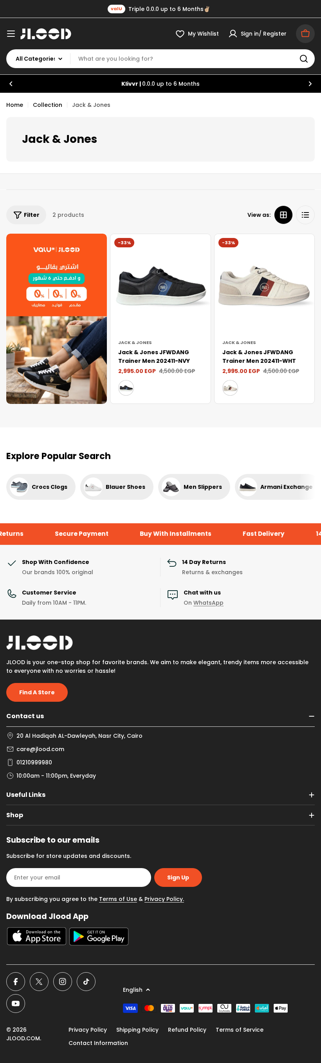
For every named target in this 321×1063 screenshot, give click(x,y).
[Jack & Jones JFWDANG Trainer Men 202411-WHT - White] (230, 388)
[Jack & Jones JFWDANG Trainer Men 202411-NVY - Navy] (126, 388)
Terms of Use (118, 899)
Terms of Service (239, 1030)
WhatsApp (208, 603)
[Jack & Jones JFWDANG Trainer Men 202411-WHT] (264, 284)
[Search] (303, 58)
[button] (11, 83)
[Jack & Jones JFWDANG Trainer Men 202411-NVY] (160, 284)
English (132, 990)
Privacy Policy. (164, 899)
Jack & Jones (135, 342)
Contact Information (98, 1043)
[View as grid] (283, 214)
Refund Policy (187, 1030)
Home (14, 105)
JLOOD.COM (23, 1038)
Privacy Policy (88, 1030)
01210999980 (34, 762)
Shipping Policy (137, 1030)
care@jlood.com (40, 749)
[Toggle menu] (11, 33)
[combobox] (160, 58)
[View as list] (305, 214)
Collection (47, 105)
